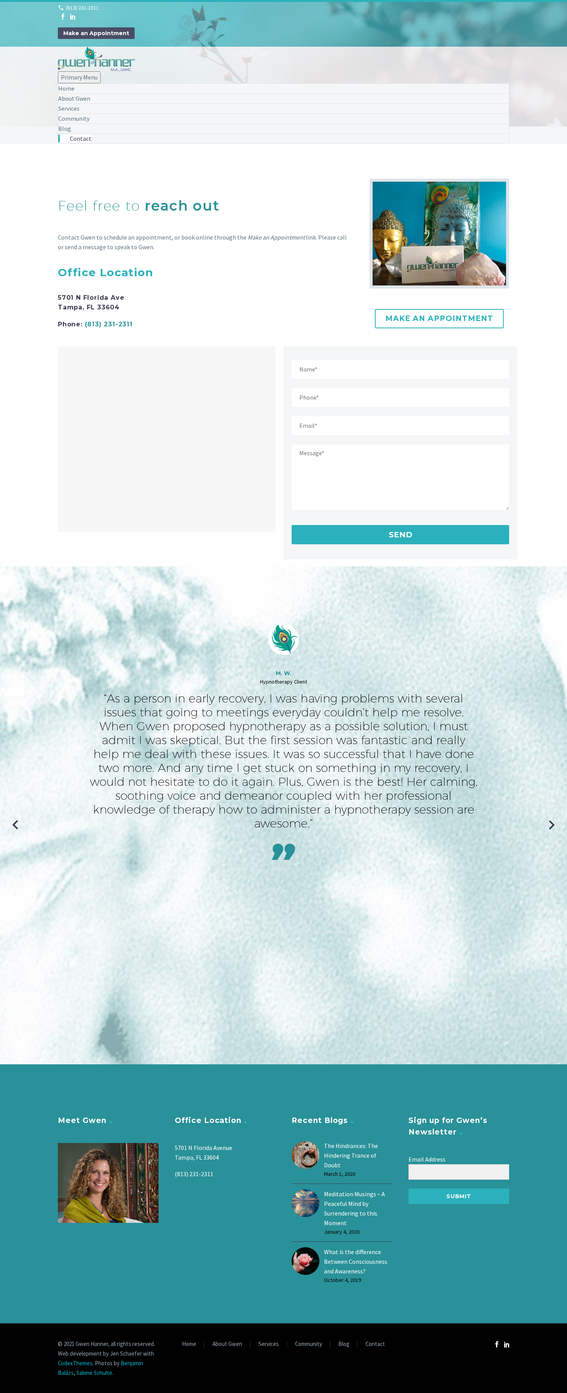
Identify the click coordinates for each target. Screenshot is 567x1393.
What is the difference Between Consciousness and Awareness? (355, 1261)
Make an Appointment (96, 33)
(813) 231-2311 (82, 7)
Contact (80, 138)
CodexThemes (75, 1363)
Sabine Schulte (94, 1372)
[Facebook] (63, 17)
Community (73, 118)
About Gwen (74, 98)
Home (66, 88)
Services (68, 108)
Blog (64, 128)
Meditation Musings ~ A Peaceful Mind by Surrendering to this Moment (354, 1208)
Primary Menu (79, 77)
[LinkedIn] (73, 17)
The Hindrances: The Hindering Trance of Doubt (351, 1155)
